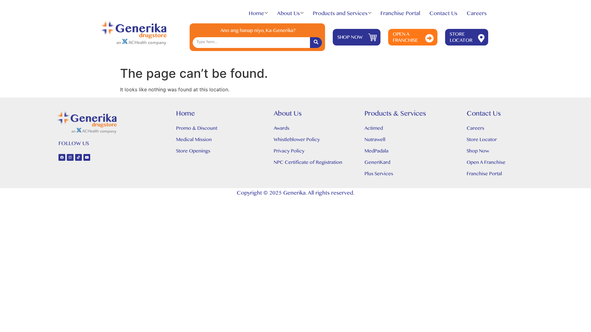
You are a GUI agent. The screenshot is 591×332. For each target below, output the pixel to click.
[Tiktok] (78, 157)
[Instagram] (70, 157)
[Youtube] (86, 157)
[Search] (316, 42)
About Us (288, 14)
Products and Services (340, 14)
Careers (477, 14)
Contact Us (443, 14)
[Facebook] (61, 157)
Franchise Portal (400, 14)
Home (256, 14)
